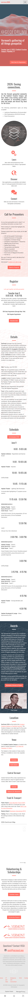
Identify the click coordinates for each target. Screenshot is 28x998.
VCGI (20, 978)
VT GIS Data (6, 979)
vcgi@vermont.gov (15, 950)
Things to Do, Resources (14, 791)
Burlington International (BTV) (18, 811)
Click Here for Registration (18, 62)
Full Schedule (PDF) (14, 437)
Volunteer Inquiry (14, 894)
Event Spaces (14, 764)
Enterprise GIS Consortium (13, 979)
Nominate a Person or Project (14, 685)
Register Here (14, 320)
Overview (14, 786)
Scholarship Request (14, 917)
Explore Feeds (9, 991)
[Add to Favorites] (14, 996)
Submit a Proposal (14, 267)
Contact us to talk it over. (14, 262)
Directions (14, 760)
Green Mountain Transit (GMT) (17, 803)
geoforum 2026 (5, 2)
